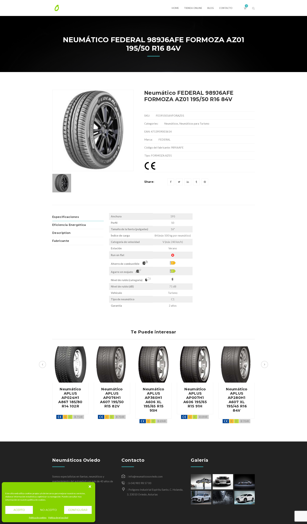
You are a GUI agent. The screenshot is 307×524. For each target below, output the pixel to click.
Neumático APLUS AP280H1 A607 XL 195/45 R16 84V (236, 400)
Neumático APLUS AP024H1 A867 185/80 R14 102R (70, 397)
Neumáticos (171, 123)
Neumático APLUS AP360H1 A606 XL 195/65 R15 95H (153, 400)
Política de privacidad (58, 517)
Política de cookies (38, 517)
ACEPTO (19, 510)
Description (61, 233)
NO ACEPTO (48, 510)
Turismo (172, 292)
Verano (172, 248)
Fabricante (60, 241)
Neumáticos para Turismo (194, 123)
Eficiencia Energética (69, 225)
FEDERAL (164, 139)
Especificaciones (65, 217)
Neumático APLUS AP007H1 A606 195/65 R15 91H (195, 397)
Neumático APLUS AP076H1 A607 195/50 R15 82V (112, 397)
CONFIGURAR (77, 510)
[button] (90, 486)
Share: (149, 181)
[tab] (78, 217)
